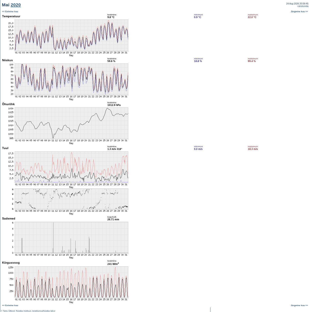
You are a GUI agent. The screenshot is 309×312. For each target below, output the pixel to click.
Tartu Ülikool (9, 311)
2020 (16, 4)
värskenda (302, 6)
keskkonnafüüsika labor (43, 311)
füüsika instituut (23, 311)
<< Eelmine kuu (10, 11)
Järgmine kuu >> (299, 11)
